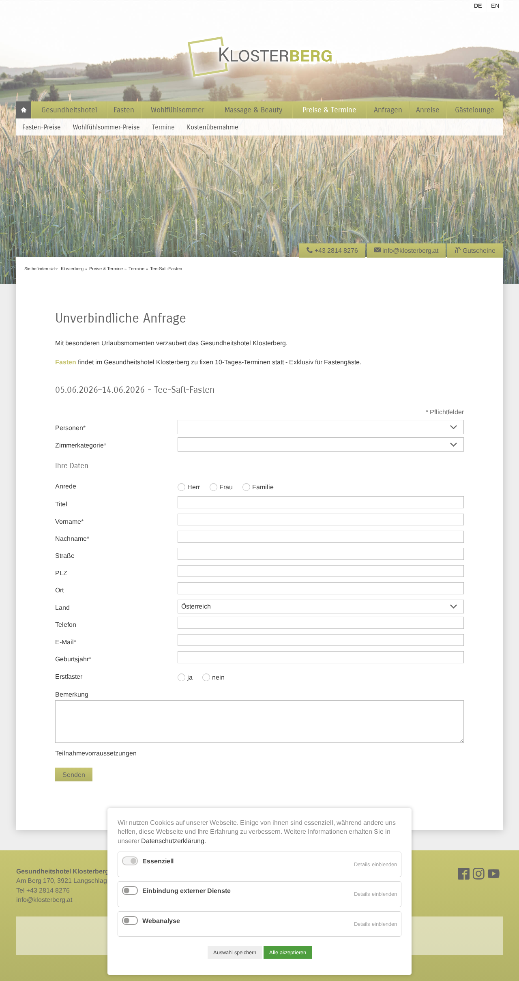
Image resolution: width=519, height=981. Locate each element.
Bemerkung (71, 694)
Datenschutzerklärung (172, 840)
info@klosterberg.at (44, 899)
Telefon (65, 624)
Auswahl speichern (234, 952)
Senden (73, 774)
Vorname (69, 521)
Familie (263, 487)
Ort (59, 590)
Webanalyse (161, 920)
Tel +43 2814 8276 (43, 890)
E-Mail (69, 641)
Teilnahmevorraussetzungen (96, 753)
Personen (70, 427)
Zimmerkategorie (80, 445)
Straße (65, 555)
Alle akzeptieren (287, 952)
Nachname (72, 538)
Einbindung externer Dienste (186, 890)
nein (218, 677)
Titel (61, 504)
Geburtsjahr (73, 659)
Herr (193, 487)
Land (62, 607)
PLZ (61, 573)
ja (190, 677)
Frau (226, 487)
